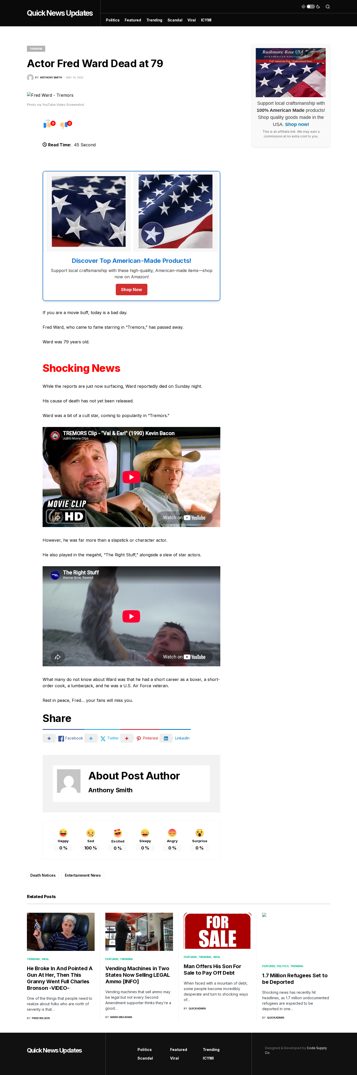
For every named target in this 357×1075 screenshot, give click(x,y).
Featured (111, 959)
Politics (283, 966)
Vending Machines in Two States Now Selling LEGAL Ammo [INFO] (137, 975)
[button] (310, 6)
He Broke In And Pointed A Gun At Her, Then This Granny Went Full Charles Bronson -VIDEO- (60, 978)
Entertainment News (83, 875)
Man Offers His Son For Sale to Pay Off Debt (212, 969)
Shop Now (131, 289)
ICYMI (208, 1058)
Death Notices (42, 875)
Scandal (145, 1058)
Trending (36, 48)
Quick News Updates (60, 13)
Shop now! (297, 124)
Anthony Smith (110, 790)
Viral (45, 959)
